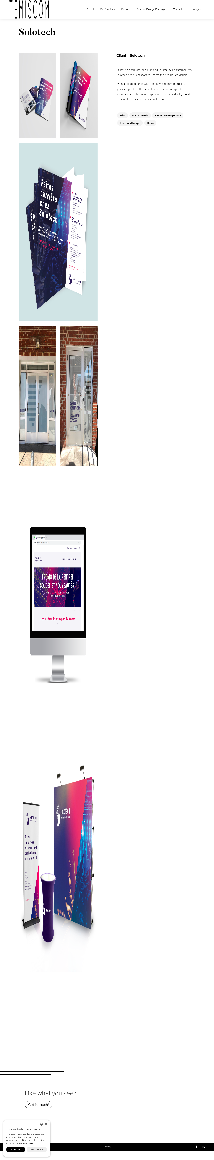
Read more (28, 1143)
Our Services (107, 9)
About (90, 9)
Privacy (107, 1146)
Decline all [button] (37, 1149)
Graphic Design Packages (152, 9)
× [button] (46, 1124)
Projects (125, 9)
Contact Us (179, 9)
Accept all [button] (16, 1149)
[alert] (26, 1138)
